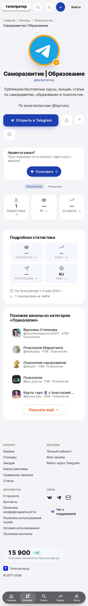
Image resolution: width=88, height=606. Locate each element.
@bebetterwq (44, 80)
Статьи (8, 481)
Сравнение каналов (18, 475)
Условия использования (21, 528)
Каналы (25, 20)
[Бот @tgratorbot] (59, 497)
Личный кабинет (59, 451)
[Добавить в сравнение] (79, 119)
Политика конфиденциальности (19, 510)
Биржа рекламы (15, 469)
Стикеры (10, 457)
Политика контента (17, 534)
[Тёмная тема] (49, 7)
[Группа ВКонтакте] (49, 497)
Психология (43, 20)
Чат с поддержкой (66, 512)
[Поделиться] (66, 120)
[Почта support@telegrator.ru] (68, 497)
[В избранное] (9, 134)
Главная (9, 20)
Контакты (10, 502)
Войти (76, 7)
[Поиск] (37, 7)
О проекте (11, 496)
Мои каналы (56, 457)
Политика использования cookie (22, 520)
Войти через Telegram (63, 463)
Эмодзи (9, 463)
